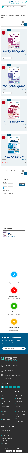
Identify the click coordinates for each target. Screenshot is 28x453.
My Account (19, 401)
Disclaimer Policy (20, 418)
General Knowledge (7, 438)
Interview (4, 443)
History (18, 406)
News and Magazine (7, 403)
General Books (5, 435)
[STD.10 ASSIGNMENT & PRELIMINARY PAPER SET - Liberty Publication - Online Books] (14, 2)
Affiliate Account (20, 421)
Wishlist (18, 403)
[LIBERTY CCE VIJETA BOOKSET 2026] (5, 234)
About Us (4, 398)
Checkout (18, 398)
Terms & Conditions (21, 411)
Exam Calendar (6, 406)
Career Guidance (6, 433)
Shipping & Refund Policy (20, 415)
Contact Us (5, 417)
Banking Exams (6, 430)
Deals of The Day (6, 409)
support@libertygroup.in (9, 378)
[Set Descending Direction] (23, 22)
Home (3, 396)
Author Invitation (6, 401)
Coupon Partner (6, 419)
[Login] (22, 2)
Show (2, 22)
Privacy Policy (19, 409)
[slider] (3, 188)
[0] (25, 2)
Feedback (4, 411)
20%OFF (4, 33)
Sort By (11, 22)
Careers (4, 414)
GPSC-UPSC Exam (6, 441)
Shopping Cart (19, 396)
